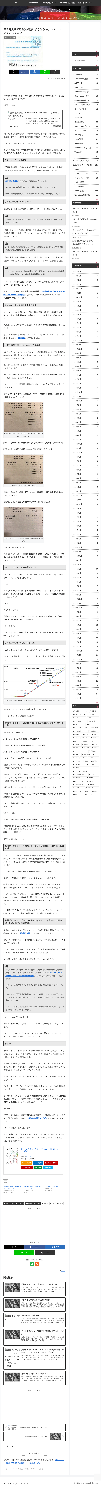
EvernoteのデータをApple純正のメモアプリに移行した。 (84, 231)
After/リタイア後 (10, 1203)
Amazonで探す (26, 1163)
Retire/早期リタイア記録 (33, 1203)
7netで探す (38, 1167)
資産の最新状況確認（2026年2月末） (84, 220)
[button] (55, 72)
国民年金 (60, 1203)
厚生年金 (46, 1203)
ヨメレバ (28, 1156)
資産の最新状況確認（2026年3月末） (84, 210)
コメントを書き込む (35, 1453)
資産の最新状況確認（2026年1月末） (84, 253)
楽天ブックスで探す (51, 1163)
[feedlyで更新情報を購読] (32, 1264)
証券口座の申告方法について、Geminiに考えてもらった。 (84, 242)
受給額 (53, 1203)
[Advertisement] (34, 86)
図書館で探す (48, 1167)
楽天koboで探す (27, 1167)
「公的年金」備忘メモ (51, 1186)
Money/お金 (21, 1203)
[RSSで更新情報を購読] (37, 1264)
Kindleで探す (38, 1163)
